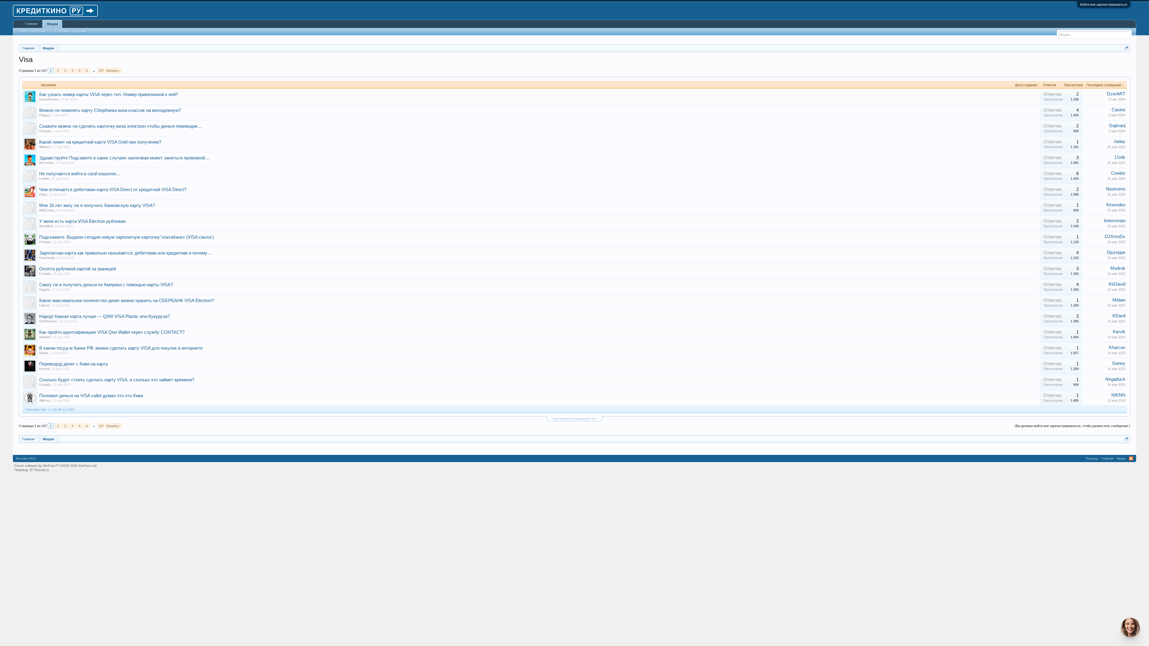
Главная (31, 23)
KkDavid (1117, 284)
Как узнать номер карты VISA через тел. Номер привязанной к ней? (108, 94)
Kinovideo (1115, 204)
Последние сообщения (68, 31)
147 (101, 70)
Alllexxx (44, 400)
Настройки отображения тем (574, 418)
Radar (43, 353)
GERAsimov (48, 321)
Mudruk (1117, 268)
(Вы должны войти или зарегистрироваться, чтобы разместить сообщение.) (1072, 426)
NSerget (45, 131)
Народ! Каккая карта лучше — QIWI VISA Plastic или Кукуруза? (104, 316)
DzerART (1116, 94)
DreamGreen (48, 99)
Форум (52, 24)
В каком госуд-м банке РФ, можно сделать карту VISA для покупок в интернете (121, 348)
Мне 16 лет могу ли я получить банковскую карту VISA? (97, 205)
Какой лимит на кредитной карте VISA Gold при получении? (100, 142)
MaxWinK (46, 226)
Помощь (1092, 458)
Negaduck (1115, 379)
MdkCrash (46, 210)
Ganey (1118, 363)
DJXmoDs (1115, 236)
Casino (1118, 109)
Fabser (44, 305)
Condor (1118, 173)
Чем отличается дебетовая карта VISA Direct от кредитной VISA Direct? (112, 189)
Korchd (44, 369)
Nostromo (1115, 189)
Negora (44, 289)
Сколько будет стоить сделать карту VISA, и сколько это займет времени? (116, 379)
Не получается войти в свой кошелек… (80, 173)
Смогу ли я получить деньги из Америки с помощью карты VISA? (106, 284)
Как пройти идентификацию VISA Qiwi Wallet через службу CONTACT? (112, 332)
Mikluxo (44, 147)
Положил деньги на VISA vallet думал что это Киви (91, 395)
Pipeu (43, 194)
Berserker (46, 162)
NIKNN (1118, 395)
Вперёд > (113, 70)
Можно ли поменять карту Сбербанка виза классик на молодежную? (110, 110)
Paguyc (44, 115)
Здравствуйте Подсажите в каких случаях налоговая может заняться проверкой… (124, 158)
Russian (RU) (26, 458)
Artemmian (1114, 220)
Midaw (1118, 300)
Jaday (1119, 141)
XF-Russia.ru (39, 470)
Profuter (45, 242)
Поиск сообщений (31, 31)
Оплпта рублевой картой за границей (77, 268)
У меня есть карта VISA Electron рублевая (82, 221)
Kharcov (1117, 347)
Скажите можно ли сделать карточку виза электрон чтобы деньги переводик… (120, 126)
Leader (44, 178)
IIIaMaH (45, 337)
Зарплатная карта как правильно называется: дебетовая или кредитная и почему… (125, 253)
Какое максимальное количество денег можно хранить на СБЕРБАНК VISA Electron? (126, 300)
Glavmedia (47, 258)
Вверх (1121, 458)
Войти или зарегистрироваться (1103, 4)
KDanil (1118, 315)
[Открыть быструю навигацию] (1126, 48)
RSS (1131, 458)
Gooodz (45, 384)
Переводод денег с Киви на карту (73, 364)
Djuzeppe (1116, 252)
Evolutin (45, 273)
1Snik (1119, 157)
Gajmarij (1117, 125)
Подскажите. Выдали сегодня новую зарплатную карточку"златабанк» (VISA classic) (126, 237)
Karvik (1119, 331)
